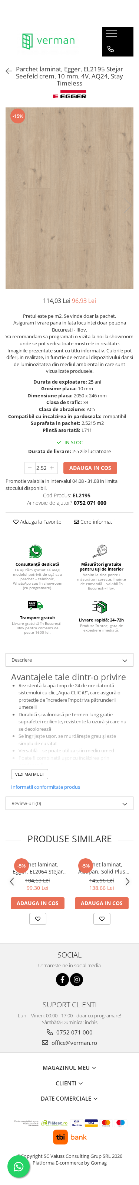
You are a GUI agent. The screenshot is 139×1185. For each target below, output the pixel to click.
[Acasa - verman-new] (48, 42)
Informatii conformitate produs (45, 787)
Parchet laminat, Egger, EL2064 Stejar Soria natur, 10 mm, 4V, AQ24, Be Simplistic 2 (38, 868)
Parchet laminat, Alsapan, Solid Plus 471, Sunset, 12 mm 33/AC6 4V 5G (101, 868)
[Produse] (112, 36)
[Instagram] (76, 979)
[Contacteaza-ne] (110, 49)
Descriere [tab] (21, 659)
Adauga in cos (90, 467)
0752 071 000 (74, 1032)
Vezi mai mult (29, 774)
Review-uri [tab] (26, 803)
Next (127, 205)
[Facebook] (62, 979)
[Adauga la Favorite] (37, 919)
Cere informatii (97, 521)
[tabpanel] (69, 198)
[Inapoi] (5, 71)
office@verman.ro (73, 1042)
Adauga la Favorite (40, 521)
